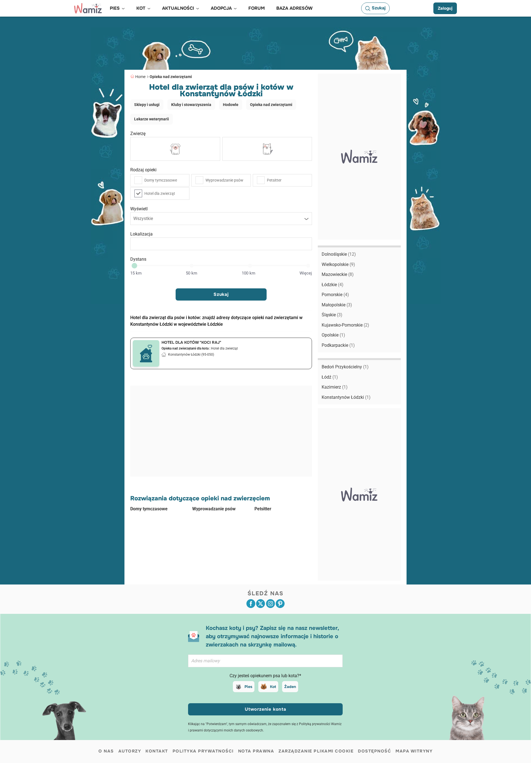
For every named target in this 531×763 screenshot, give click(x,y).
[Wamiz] (88, 8)
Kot (273, 686)
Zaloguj (445, 8)
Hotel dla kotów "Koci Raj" (191, 342)
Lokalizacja (141, 234)
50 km (191, 273)
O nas (106, 751)
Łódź (330, 377)
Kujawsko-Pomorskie (345, 325)
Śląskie (332, 314)
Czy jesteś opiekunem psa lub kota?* (265, 675)
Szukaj (221, 294)
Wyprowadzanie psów (224, 180)
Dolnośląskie (339, 254)
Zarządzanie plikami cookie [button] (315, 751)
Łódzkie (332, 284)
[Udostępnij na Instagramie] (270, 603)
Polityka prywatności (203, 751)
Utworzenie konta (265, 709)
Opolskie (333, 335)
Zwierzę (137, 133)
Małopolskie (337, 304)
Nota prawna (256, 751)
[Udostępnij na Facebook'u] (250, 603)
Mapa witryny (414, 751)
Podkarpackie (338, 345)
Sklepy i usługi (147, 104)
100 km (248, 273)
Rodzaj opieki (143, 169)
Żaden (290, 686)
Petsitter (274, 180)
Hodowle (230, 104)
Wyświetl (139, 208)
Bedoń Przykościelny (345, 366)
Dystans (138, 259)
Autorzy (129, 751)
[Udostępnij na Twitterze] (260, 603)
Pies (248, 686)
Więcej (306, 273)
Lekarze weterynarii (151, 119)
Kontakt (156, 751)
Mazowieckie (338, 274)
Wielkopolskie (338, 264)
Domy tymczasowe (160, 180)
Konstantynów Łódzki (346, 397)
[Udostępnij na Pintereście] (280, 603)
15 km (136, 273)
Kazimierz (335, 387)
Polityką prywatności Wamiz (320, 724)
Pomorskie (335, 294)
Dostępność (374, 751)
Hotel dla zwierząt (159, 193)
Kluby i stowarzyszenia (191, 104)
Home (140, 76)
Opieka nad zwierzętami (171, 76)
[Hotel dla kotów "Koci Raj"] (146, 353)
